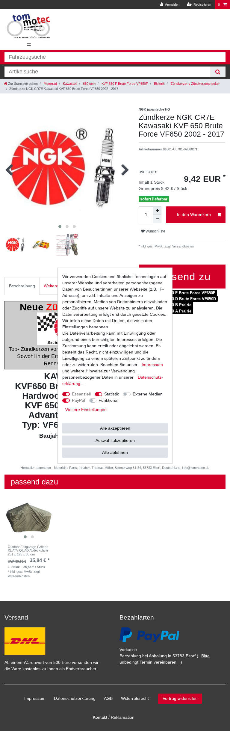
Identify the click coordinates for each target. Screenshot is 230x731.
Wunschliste (155, 231)
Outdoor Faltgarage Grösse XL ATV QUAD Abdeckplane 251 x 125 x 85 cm (28, 550)
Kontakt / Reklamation (113, 717)
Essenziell (81, 394)
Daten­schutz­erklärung (75, 698)
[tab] (22, 286)
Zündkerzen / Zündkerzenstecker (195, 83)
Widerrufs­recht (135, 698)
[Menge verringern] (157, 219)
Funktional (108, 400)
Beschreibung (22, 285)
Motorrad (50, 83)
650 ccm (89, 83)
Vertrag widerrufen (180, 698)
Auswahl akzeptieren (115, 440)
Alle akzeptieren (115, 428)
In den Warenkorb (194, 214)
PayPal (78, 400)
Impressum (35, 698)
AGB (108, 698)
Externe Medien (148, 394)
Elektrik (159, 83)
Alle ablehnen (115, 452)
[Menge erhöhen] (157, 210)
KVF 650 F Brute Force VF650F (124, 83)
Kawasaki (69, 83)
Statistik (111, 394)
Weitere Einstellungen (86, 409)
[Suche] (218, 72)
